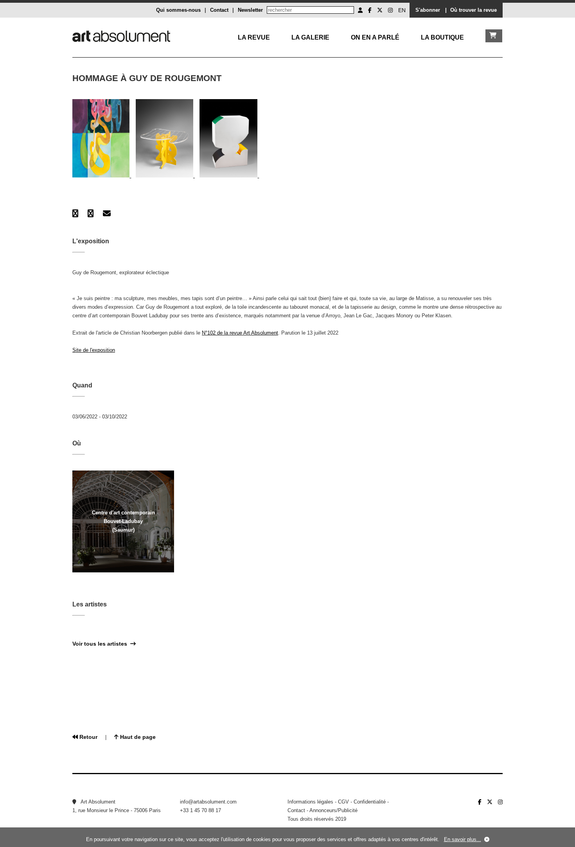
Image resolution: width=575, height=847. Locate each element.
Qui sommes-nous (178, 10)
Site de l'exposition (93, 350)
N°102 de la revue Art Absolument (240, 333)
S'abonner (427, 10)
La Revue (254, 37)
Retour (87, 737)
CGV (343, 802)
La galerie (310, 37)
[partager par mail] (107, 213)
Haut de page (137, 737)
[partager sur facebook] (75, 213)
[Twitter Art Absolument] (380, 10)
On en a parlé (375, 37)
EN (402, 10)
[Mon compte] (360, 10)
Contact (219, 10)
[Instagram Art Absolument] (390, 10)
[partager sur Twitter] (90, 213)
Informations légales (310, 802)
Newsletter (250, 10)
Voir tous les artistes (101, 644)
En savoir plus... (462, 839)
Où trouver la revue (473, 10)
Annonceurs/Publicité (333, 810)
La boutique (442, 37)
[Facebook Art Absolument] (370, 10)
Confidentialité (370, 802)
